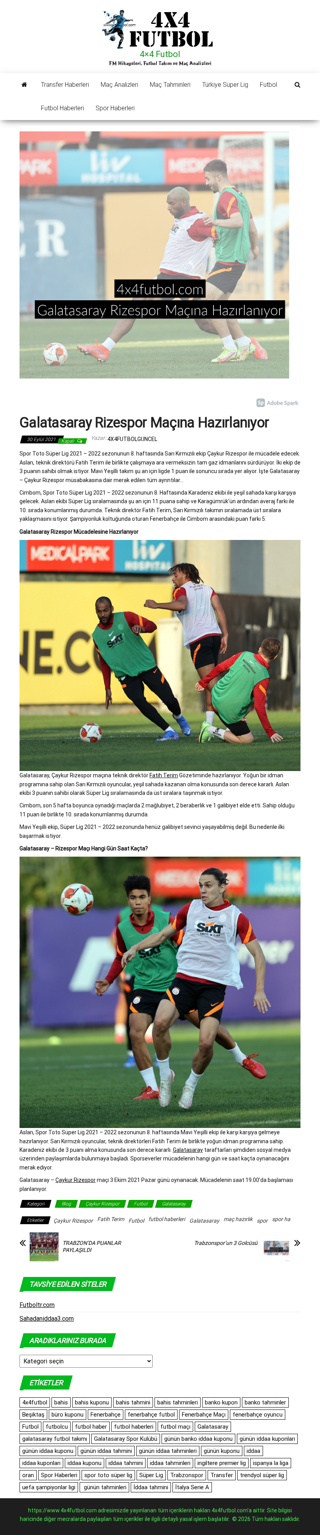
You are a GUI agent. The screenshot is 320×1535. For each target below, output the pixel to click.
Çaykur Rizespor (75, 1180)
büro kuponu (68, 1414)
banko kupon (221, 1402)
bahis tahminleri (177, 1402)
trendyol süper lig (262, 1475)
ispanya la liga (270, 1463)
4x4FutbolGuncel (132, 439)
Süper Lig (151, 1475)
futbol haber (91, 1426)
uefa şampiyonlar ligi (48, 1487)
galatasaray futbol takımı (54, 1438)
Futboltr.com (37, 1305)
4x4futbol (34, 1402)
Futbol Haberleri (62, 108)
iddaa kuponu (84, 1463)
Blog (66, 1204)
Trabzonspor (186, 1475)
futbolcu (57, 1426)
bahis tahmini (133, 1402)
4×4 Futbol (160, 54)
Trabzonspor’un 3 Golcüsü (226, 1243)
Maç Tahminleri (170, 84)
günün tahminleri (104, 1487)
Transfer (221, 1475)
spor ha (281, 1219)
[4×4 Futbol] (24, 85)
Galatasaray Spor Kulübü (125, 1438)
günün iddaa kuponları (267, 1438)
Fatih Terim (163, 775)
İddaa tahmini (150, 1487)
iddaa (253, 1450)
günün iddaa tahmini (106, 1450)
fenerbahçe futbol (151, 1414)
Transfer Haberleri (65, 84)
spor (262, 1221)
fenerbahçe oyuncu (258, 1414)
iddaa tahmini (125, 1463)
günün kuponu (222, 1450)
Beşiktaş (33, 1414)
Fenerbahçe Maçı (204, 1414)
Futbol (268, 84)
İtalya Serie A (192, 1487)
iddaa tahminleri (170, 1463)
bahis (61, 1402)
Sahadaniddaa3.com (47, 1318)
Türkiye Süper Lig (225, 84)
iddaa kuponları (41, 1463)
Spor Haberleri (115, 108)
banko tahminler (265, 1402)
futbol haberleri (166, 1219)
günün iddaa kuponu (47, 1450)
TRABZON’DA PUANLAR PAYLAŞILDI (91, 1246)
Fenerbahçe (106, 1414)
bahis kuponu (92, 1402)
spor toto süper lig (108, 1475)
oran (28, 1475)
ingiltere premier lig (221, 1463)
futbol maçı (175, 1426)
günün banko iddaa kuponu (198, 1438)
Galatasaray (188, 1150)
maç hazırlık (238, 1219)
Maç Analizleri (119, 84)
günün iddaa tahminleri (168, 1450)
